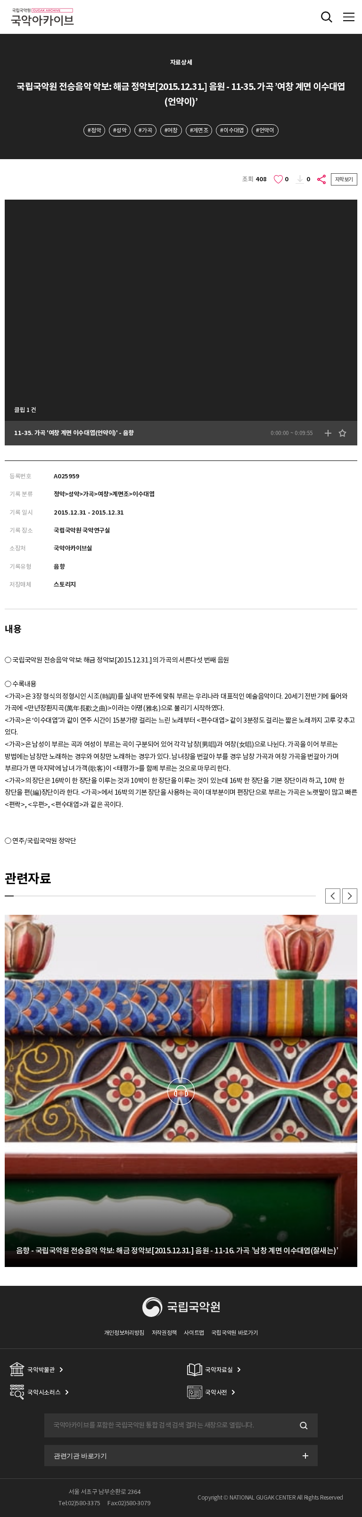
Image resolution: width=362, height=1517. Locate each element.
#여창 (171, 130)
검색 (302, 1426)
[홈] (42, 6)
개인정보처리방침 (124, 1332)
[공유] (322, 179)
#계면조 (199, 130)
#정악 (94, 130)
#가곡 (145, 130)
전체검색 (327, 17)
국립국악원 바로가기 (234, 1332)
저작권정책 (164, 1332)
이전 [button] (332, 896)
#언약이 (265, 130)
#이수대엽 (231, 130)
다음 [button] (349, 896)
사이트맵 (194, 1332)
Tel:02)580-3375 (79, 1503)
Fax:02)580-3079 (128, 1503)
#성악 (119, 130)
